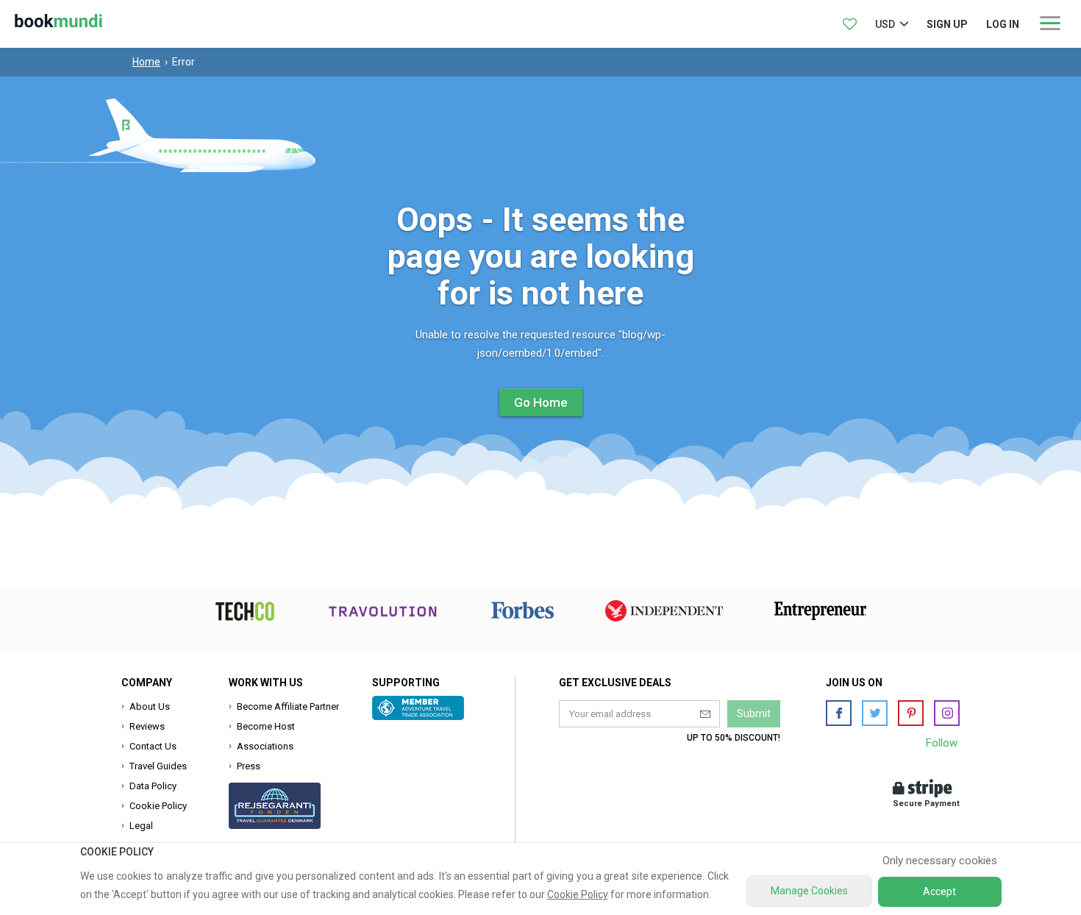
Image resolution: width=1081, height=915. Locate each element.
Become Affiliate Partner (288, 706)
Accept (939, 891)
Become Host (266, 726)
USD (885, 24)
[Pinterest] (911, 713)
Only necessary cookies (939, 860)
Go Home (541, 402)
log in (1002, 24)
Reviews (147, 726)
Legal (141, 825)
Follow (941, 743)
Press (248, 766)
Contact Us (152, 746)
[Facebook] (839, 713)
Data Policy (152, 785)
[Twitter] (875, 713)
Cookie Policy (158, 805)
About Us (149, 706)
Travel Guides (158, 766)
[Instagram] (947, 713)
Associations (265, 746)
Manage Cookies (809, 891)
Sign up (947, 24)
